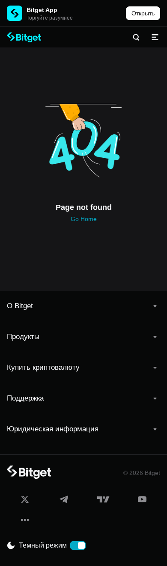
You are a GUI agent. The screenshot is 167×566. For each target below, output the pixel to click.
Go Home (84, 218)
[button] (83, 306)
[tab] (83, 306)
